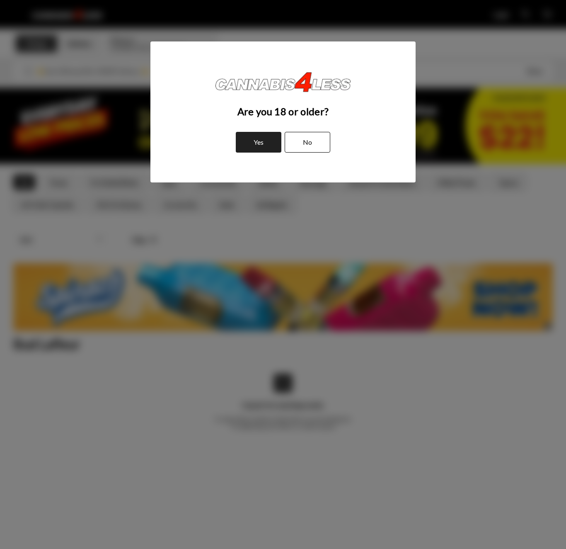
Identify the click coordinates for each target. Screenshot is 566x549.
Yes (259, 142)
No (307, 142)
